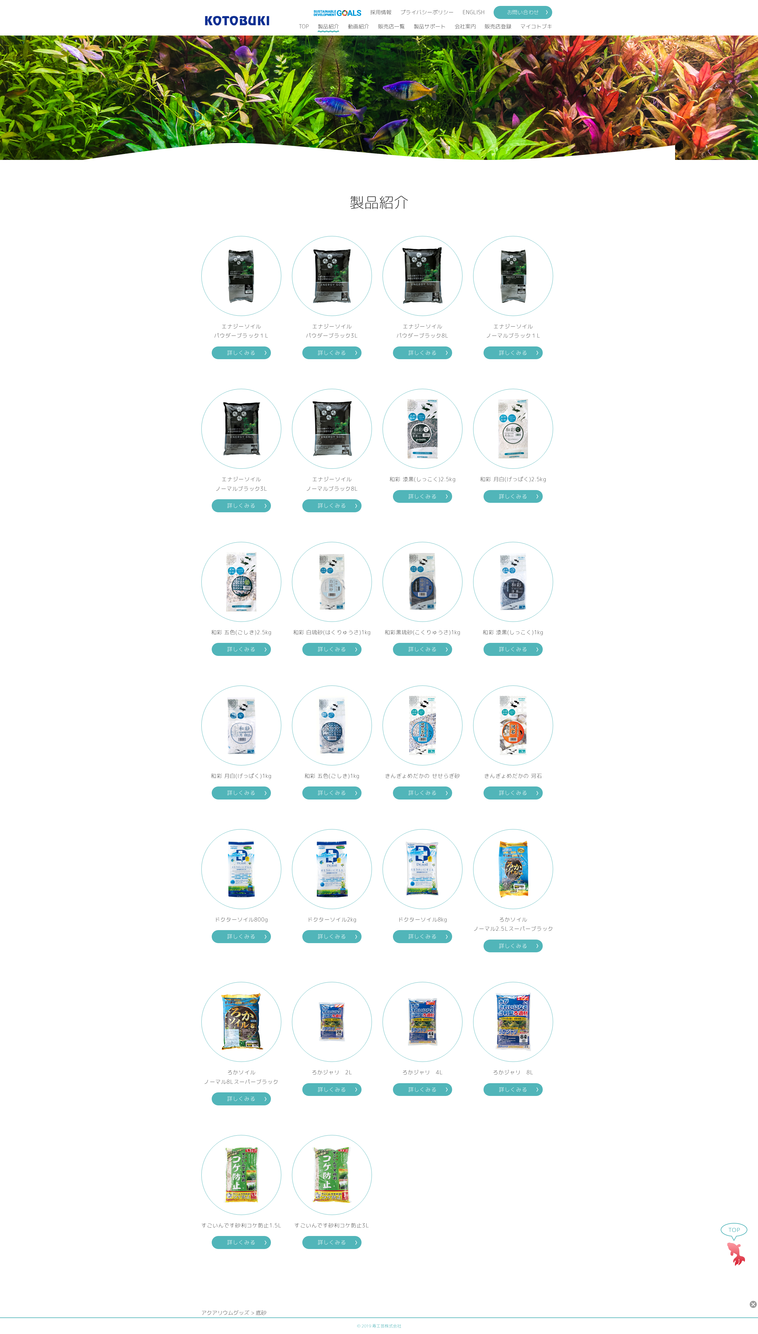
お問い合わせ (523, 12)
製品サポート (430, 26)
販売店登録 (498, 26)
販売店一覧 (391, 26)
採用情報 (380, 12)
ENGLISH (473, 12)
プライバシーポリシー (427, 12)
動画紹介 (358, 26)
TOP (304, 26)
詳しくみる (241, 353)
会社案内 (465, 26)
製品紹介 (328, 26)
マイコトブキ (536, 26)
